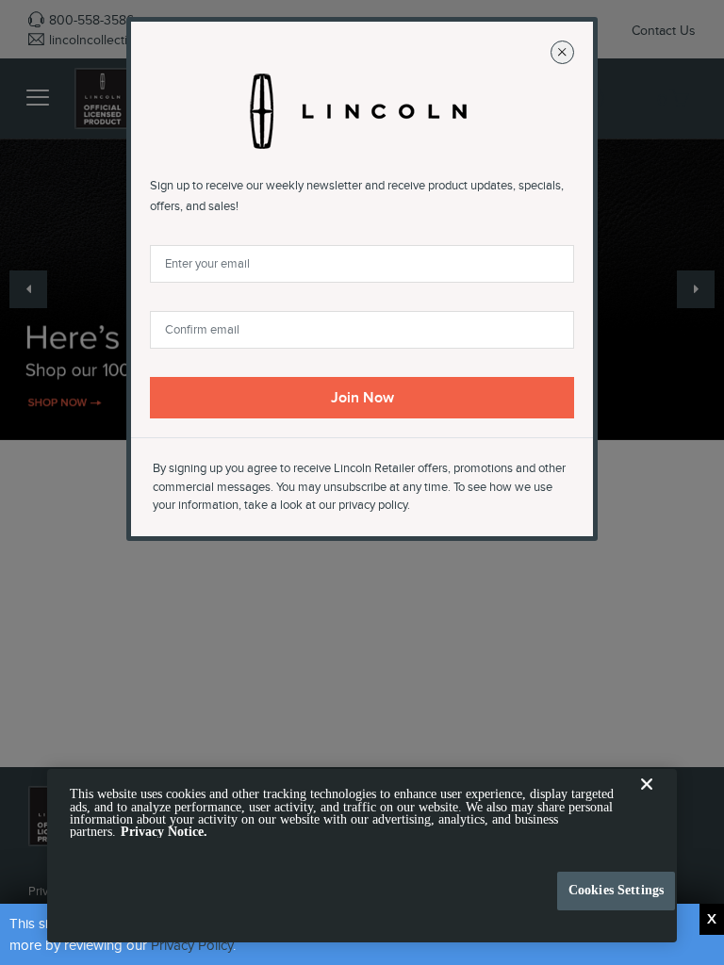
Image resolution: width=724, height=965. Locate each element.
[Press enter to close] (711, 919)
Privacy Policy (192, 945)
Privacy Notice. (164, 832)
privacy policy (372, 505)
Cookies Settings (616, 890)
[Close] (646, 799)
